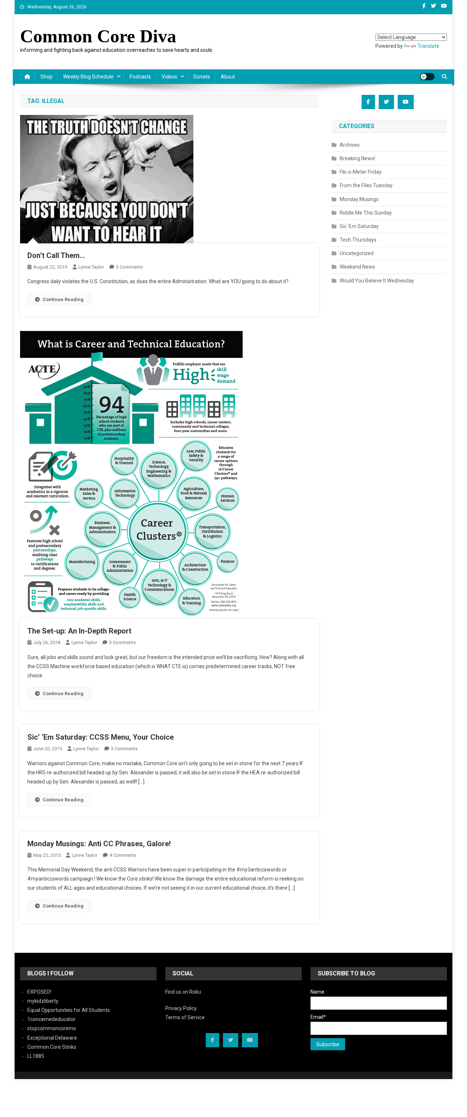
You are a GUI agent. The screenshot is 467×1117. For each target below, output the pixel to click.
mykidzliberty (42, 1001)
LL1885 (35, 1056)
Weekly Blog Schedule (88, 77)
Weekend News (357, 267)
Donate (201, 77)
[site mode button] (427, 76)
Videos (169, 77)
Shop (46, 77)
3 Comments (129, 267)
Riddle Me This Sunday (366, 213)
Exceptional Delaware (52, 1038)
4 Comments (122, 855)
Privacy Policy (181, 1008)
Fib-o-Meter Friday (361, 172)
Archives (350, 145)
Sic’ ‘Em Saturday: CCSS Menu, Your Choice (100, 737)
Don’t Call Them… (56, 255)
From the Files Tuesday (366, 185)
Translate (428, 46)
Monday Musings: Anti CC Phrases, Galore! (99, 843)
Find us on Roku (183, 992)
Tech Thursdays (358, 240)
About (228, 77)
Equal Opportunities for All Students (68, 1010)
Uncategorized (357, 253)
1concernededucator (51, 1019)
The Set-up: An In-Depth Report (79, 631)
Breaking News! (357, 158)
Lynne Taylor (91, 267)
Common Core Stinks (51, 1047)
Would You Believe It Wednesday (377, 281)
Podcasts (140, 77)
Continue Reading (63, 299)
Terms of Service (185, 1017)
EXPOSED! (39, 992)
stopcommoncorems (51, 1028)
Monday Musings (359, 199)
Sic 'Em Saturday (359, 226)
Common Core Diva (98, 36)
